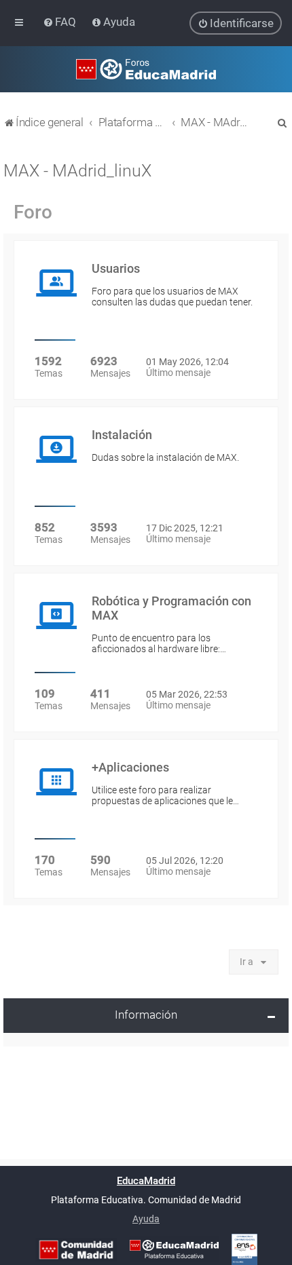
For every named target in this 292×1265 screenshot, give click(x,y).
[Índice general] (146, 69)
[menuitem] (60, 22)
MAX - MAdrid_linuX (77, 171)
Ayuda (146, 1219)
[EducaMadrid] (174, 1249)
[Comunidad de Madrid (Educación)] (76, 1250)
